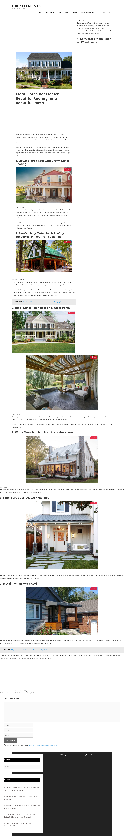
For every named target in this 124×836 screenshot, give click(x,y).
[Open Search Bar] (109, 12)
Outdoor (102, 13)
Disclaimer (78, 755)
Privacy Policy (86, 755)
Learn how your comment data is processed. (43, 745)
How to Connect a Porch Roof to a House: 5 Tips (15, 691)
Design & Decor (63, 13)
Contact (93, 755)
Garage (74, 13)
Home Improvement (88, 13)
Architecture (49, 13)
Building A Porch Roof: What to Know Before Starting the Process (19, 693)
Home (39, 13)
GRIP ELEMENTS (26, 5)
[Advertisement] (43, 33)
